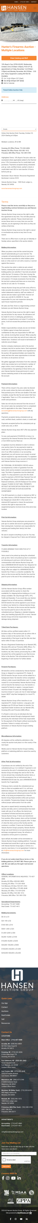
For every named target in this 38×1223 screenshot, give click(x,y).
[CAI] (10, 1201)
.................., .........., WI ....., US (11, 100)
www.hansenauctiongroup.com (11, 188)
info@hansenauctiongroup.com (13, 850)
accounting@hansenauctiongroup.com (14, 411)
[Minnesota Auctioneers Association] (19, 1193)
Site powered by (12, 1213)
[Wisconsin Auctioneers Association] (31, 1193)
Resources (5, 1023)
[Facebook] (3, 1178)
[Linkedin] (19, 1178)
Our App (4, 1003)
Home (16, 1)
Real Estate (5, 1015)
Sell (2, 1019)
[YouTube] (13, 1178)
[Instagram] (7, 1178)
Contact (34, 1)
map (21, 100)
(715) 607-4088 (24, 1)
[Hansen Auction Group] (13, 8)
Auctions (4, 1011)
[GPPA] (23, 1201)
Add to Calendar (9, 83)
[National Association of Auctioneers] (6, 1193)
